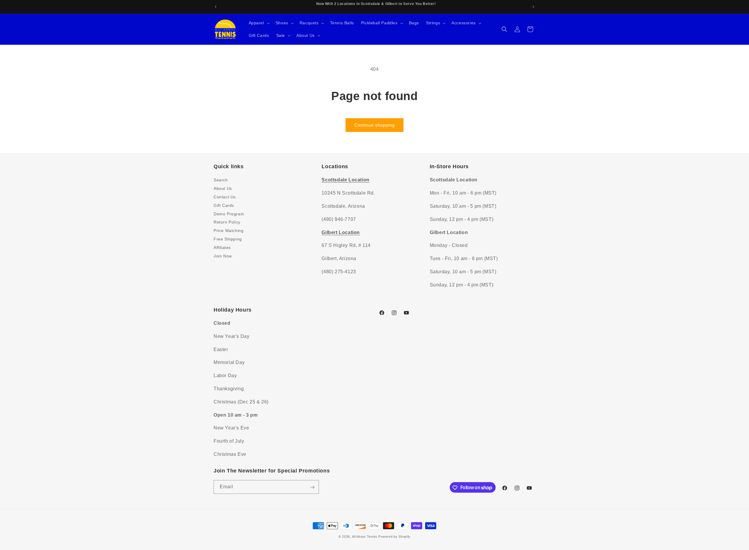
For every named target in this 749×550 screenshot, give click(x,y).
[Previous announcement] (215, 6)
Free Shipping (228, 238)
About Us (223, 188)
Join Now (223, 255)
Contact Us (225, 196)
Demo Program (229, 213)
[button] (258, 23)
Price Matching (228, 230)
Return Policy (227, 222)
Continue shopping (374, 125)
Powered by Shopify (394, 536)
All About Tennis (364, 536)
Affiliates (222, 247)
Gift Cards (224, 205)
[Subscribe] (312, 487)
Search (221, 180)
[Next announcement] (533, 6)
